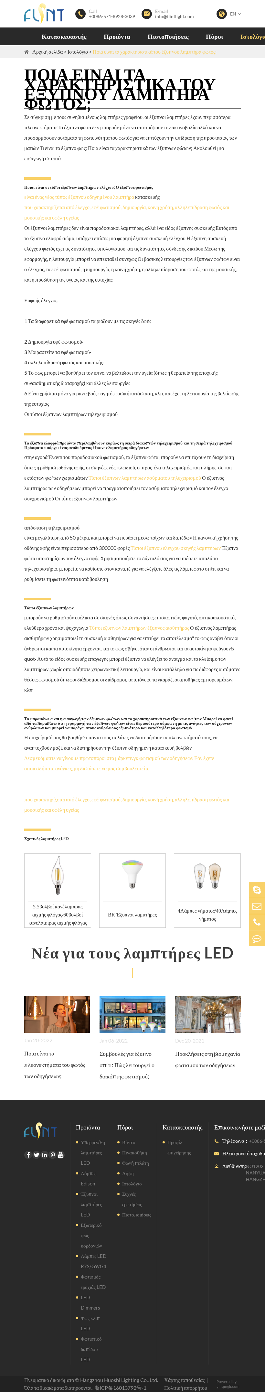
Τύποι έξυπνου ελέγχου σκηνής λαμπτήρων (176, 548)
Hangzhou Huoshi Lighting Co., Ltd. (119, 1380)
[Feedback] (257, 938)
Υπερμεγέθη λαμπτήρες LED (93, 1152)
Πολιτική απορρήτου (185, 1388)
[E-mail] (257, 906)
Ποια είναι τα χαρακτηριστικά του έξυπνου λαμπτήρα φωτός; (155, 51)
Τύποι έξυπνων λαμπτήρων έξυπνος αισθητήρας (139, 628)
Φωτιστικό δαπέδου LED (91, 1349)
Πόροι (214, 36)
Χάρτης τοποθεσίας (184, 1380)
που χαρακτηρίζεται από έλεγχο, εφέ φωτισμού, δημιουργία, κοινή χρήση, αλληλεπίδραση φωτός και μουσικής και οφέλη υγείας (126, 212)
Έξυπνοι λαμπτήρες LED (91, 1204)
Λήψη (128, 1173)
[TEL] (257, 922)
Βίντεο (128, 1142)
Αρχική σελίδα (47, 51)
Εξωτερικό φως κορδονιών (91, 1235)
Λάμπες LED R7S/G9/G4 (93, 1261)
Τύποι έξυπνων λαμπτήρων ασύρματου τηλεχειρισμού (145, 478)
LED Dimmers (90, 1302)
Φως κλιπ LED (90, 1323)
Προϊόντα (117, 36)
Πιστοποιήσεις (168, 36)
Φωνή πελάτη (135, 1163)
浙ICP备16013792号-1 (120, 1388)
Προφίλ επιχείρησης (179, 1147)
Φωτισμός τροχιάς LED (93, 1282)
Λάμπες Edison (88, 1178)
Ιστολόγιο (78, 51)
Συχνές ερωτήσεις (132, 1199)
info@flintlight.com (174, 16)
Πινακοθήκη (134, 1152)
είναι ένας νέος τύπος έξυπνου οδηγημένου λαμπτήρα (79, 197)
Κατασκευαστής (64, 36)
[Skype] (257, 890)
